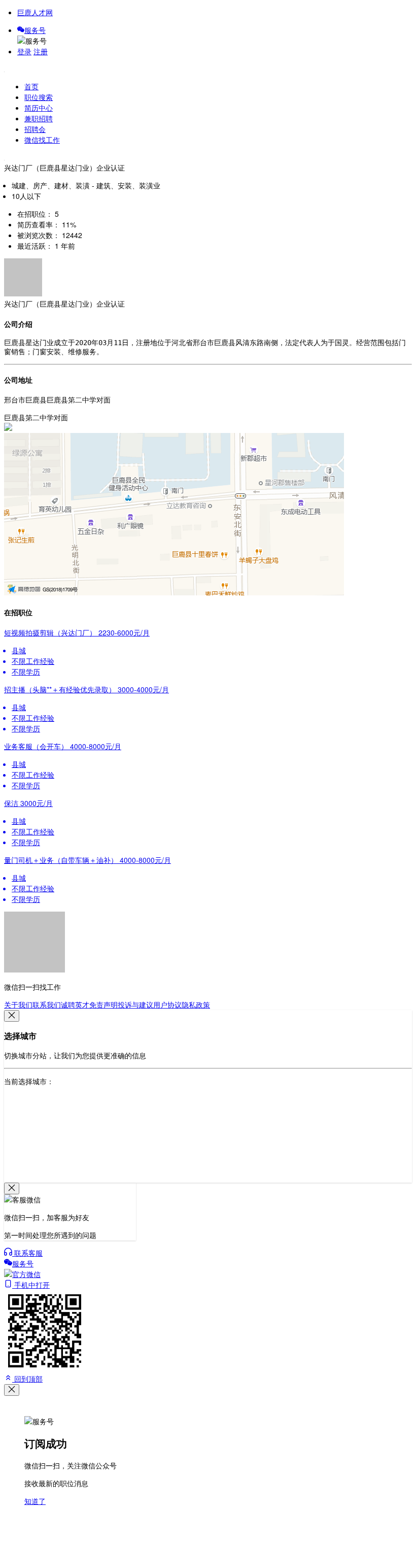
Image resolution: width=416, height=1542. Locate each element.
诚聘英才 (75, 1004)
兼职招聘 (38, 118)
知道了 (35, 1501)
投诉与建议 (135, 1004)
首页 (31, 86)
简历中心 (38, 108)
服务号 (35, 30)
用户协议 (167, 1004)
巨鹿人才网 (35, 12)
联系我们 (46, 1004)
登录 (24, 51)
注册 (40, 51)
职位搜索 (38, 97)
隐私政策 (196, 1004)
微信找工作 (42, 140)
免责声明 (103, 1004)
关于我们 (18, 1004)
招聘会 (35, 129)
